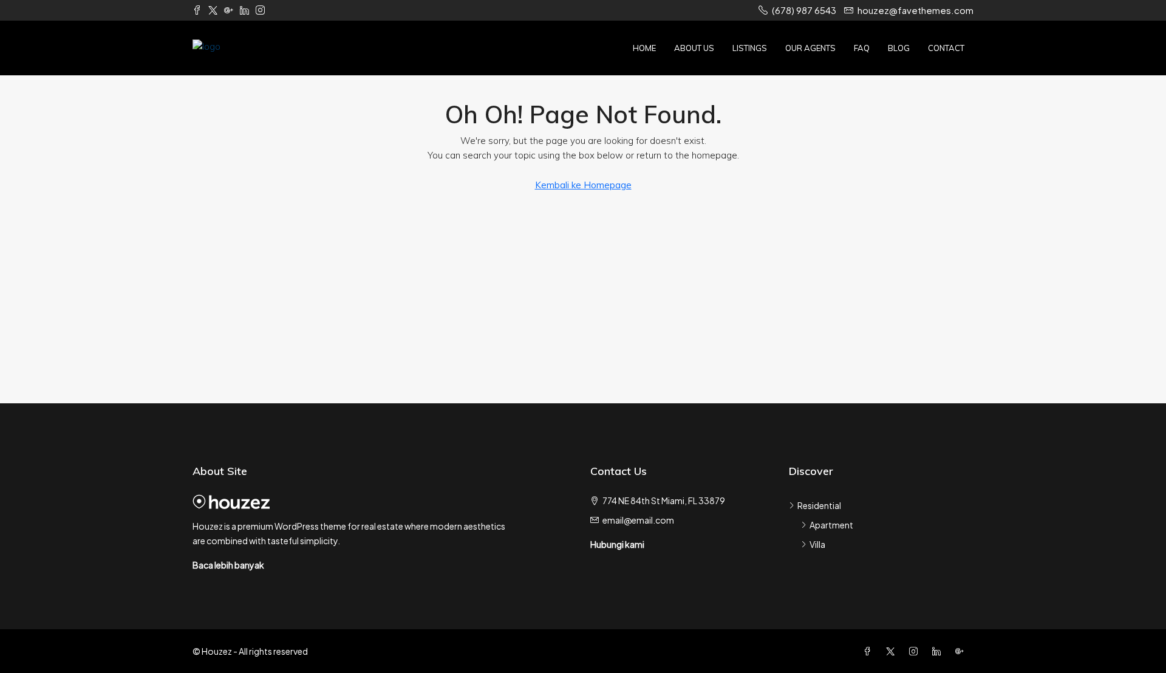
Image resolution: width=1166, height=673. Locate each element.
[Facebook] (869, 651)
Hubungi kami (617, 544)
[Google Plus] (962, 651)
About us (694, 48)
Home (644, 48)
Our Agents (810, 48)
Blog (899, 48)
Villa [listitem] (817, 544)
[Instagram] (915, 651)
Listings (749, 48)
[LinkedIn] (939, 651)
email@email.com (638, 519)
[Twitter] (892, 651)
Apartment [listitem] (831, 524)
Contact (946, 48)
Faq (862, 48)
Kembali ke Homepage (583, 185)
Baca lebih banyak (228, 564)
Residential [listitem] (819, 505)
